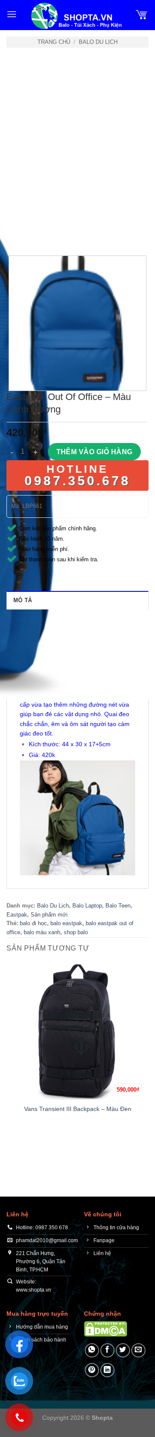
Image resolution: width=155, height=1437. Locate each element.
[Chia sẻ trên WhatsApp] (92, 1350)
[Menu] (11, 14)
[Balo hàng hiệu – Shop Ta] (75, 16)
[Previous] (14, 231)
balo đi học (33, 923)
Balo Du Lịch (98, 42)
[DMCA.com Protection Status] (105, 1328)
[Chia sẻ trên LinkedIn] (107, 1370)
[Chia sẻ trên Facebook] (107, 1350)
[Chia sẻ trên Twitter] (123, 1350)
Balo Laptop (87, 905)
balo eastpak (66, 923)
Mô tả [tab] (22, 600)
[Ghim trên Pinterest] (92, 1370)
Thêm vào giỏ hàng (94, 451)
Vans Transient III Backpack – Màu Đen (77, 1109)
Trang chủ (53, 42)
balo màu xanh (42, 932)
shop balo (76, 932)
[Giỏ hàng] (142, 14)
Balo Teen (117, 905)
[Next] (38, 231)
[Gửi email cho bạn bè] (138, 1350)
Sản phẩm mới (49, 914)
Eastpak (16, 914)
